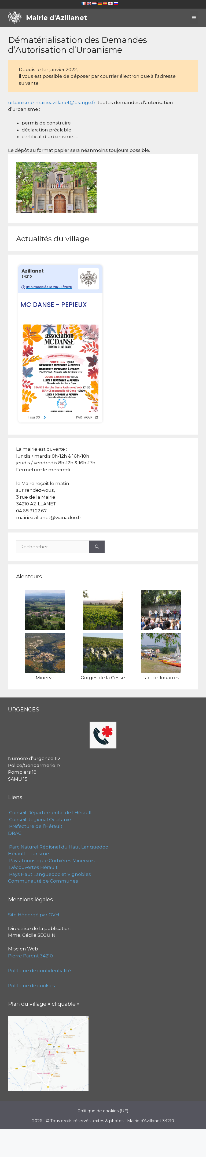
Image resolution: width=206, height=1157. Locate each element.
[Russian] (115, 3)
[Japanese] (110, 3)
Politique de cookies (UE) (103, 1110)
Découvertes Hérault (33, 867)
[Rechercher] (97, 547)
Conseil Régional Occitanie (39, 819)
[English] (88, 3)
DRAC (14, 833)
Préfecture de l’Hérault (35, 826)
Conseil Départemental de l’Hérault (50, 812)
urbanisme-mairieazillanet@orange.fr (51, 102)
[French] (83, 3)
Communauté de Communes (43, 881)
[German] (99, 3)
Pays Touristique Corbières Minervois (51, 860)
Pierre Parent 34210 (30, 955)
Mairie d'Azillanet (56, 18)
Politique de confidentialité (39, 970)
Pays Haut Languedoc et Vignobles (49, 874)
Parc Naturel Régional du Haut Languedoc (58, 847)
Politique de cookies (31, 985)
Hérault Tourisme (28, 853)
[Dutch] (94, 3)
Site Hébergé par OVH (33, 914)
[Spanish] (104, 3)
